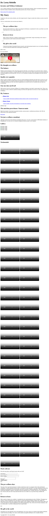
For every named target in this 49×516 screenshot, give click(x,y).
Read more (3, 114)
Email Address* (4, 474)
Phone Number (4, 476)
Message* (3, 478)
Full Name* (3, 473)
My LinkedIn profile (11, 11)
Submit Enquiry (4, 480)
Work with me (3, 11)
